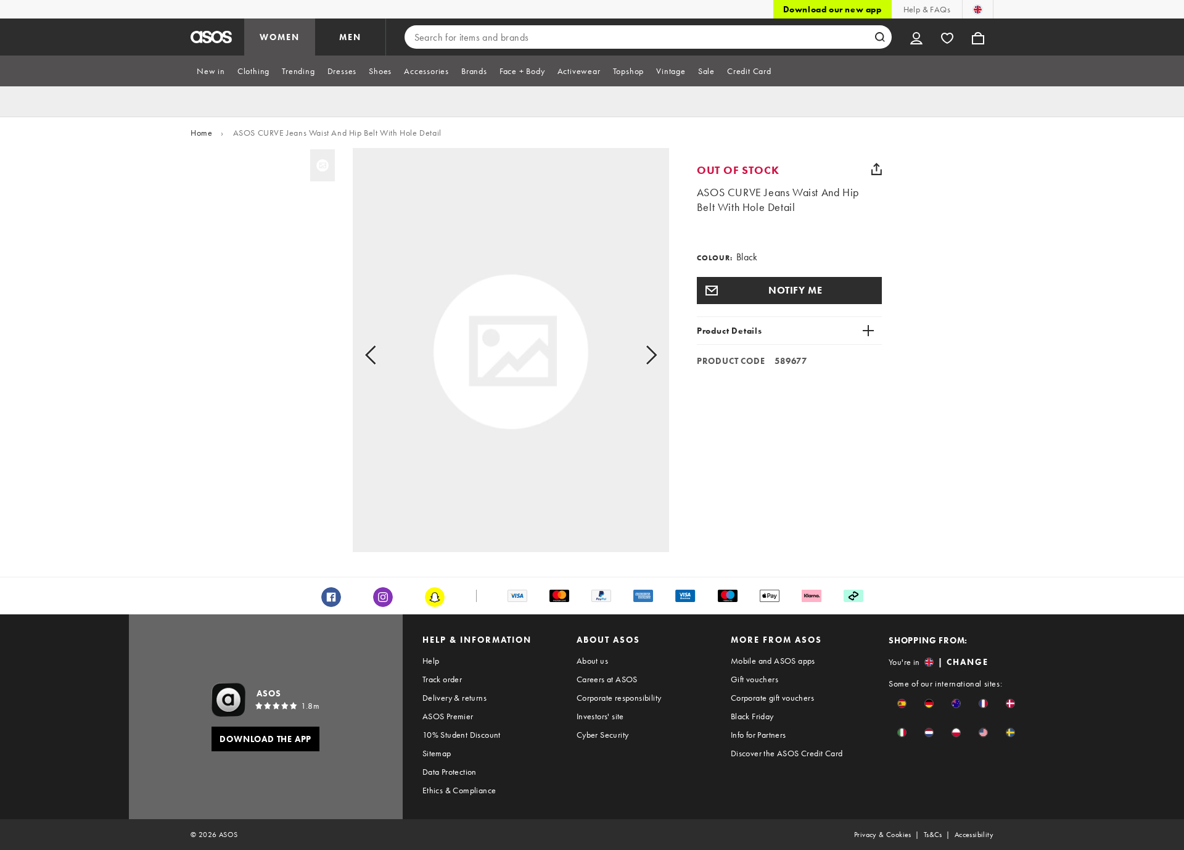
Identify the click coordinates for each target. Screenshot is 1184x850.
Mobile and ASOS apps (773, 660)
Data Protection (449, 771)
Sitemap (436, 753)
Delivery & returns (454, 697)
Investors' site (600, 716)
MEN (350, 37)
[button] (789, 290)
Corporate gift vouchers (772, 697)
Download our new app (832, 9)
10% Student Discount (461, 734)
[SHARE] (876, 169)
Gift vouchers (754, 679)
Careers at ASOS (607, 679)
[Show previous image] (384, 355)
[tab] (211, 71)
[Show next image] (637, 355)
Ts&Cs (933, 835)
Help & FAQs (926, 9)
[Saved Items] (947, 37)
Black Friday (752, 716)
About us (592, 660)
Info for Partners (758, 734)
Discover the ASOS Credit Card (787, 753)
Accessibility (974, 835)
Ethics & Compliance (459, 790)
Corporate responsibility (619, 697)
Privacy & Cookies (882, 835)
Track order (442, 679)
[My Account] (916, 37)
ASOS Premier (448, 716)
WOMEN (280, 37)
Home (201, 132)
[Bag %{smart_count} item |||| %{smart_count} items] (978, 37)
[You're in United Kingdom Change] (978, 9)
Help (431, 660)
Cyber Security (603, 734)
